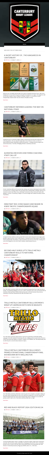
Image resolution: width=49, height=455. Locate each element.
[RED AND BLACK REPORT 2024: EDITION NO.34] (23, 425)
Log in (31, 453)
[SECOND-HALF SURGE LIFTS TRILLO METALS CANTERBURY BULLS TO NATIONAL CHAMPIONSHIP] (23, 273)
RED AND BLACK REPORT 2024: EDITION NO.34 (23, 407)
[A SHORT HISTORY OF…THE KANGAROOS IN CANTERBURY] (23, 76)
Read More (5, 100)
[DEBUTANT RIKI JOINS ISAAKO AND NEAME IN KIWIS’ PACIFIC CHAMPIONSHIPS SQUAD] (23, 222)
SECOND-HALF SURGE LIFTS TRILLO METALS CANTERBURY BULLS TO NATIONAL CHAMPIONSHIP (22, 252)
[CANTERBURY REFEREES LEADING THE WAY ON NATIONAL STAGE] (23, 125)
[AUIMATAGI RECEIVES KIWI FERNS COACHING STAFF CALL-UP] (23, 173)
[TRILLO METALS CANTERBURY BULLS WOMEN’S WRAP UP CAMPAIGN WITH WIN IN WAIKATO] (23, 322)
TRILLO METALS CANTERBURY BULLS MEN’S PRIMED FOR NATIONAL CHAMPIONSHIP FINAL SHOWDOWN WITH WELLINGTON (23, 352)
